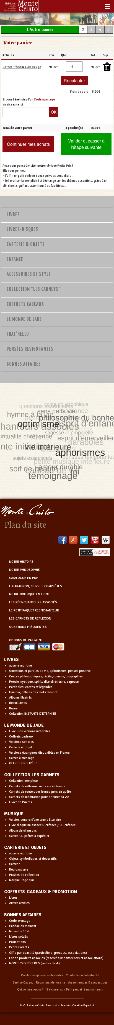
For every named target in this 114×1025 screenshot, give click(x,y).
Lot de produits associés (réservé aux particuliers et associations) (56, 958)
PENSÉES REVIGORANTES (30, 349)
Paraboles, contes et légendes (30, 687)
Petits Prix (64, 166)
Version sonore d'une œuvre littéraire (35, 820)
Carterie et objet (20, 747)
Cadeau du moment (22, 926)
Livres (13, 214)
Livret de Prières (20, 802)
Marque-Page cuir (21, 880)
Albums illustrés (20, 697)
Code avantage (19, 921)
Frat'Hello (18, 334)
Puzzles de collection (24, 875)
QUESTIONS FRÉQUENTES (28, 627)
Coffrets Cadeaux (25, 304)
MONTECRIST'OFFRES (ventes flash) (34, 963)
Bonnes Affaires (24, 364)
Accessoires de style (29, 274)
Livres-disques (22, 229)
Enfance (15, 259)
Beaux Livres (18, 703)
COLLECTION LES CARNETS (31, 775)
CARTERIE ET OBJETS (25, 847)
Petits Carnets (19, 947)
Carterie (14, 864)
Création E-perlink (83, 1005)
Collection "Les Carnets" (34, 289)
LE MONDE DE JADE (24, 725)
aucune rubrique (20, 665)
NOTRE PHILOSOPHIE (24, 570)
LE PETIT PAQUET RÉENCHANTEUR (34, 610)
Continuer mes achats (28, 144)
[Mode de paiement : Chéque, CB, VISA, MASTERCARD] (36, 647)
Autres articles (19, 903)
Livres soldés (18, 937)
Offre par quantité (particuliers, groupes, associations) (48, 953)
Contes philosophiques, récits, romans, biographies (46, 676)
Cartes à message (21, 758)
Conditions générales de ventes (42, 975)
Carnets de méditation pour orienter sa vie (39, 797)
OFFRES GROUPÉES (23, 763)
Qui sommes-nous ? (30, 989)
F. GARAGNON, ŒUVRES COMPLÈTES (35, 586)
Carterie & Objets (26, 244)
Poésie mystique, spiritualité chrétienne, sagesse (44, 682)
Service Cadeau (23, 982)
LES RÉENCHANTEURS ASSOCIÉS (33, 602)
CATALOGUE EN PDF (23, 578)
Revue (13, 708)
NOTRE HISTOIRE (21, 562)
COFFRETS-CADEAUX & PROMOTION (40, 891)
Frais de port (79, 92)
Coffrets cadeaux (21, 736)
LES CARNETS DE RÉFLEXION (30, 618)
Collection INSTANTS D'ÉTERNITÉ (32, 714)
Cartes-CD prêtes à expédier (29, 836)
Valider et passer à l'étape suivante (86, 143)
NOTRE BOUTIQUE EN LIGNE (29, 594)
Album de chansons (23, 831)
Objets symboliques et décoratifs (33, 859)
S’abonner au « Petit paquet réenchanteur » (74, 989)
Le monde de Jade (24, 319)
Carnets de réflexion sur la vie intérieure (37, 786)
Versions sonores (21, 742)
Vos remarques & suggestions (88, 982)
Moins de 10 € (19, 931)
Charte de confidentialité (82, 975)
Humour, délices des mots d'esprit (33, 692)
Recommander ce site (50, 982)
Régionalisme (18, 869)
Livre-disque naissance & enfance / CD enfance (42, 825)
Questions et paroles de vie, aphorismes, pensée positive (49, 671)
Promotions (17, 942)
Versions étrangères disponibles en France (39, 753)
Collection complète (23, 781)
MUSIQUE (14, 814)
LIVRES (11, 659)
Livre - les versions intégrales (29, 731)
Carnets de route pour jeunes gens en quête (40, 792)
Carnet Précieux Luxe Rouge (21, 67)
